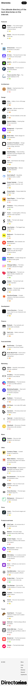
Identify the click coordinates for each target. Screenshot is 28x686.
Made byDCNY (22, 683)
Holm (22, 665)
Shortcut (23, 670)
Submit (24, 3)
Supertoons (24, 674)
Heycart (23, 672)
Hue (22, 667)
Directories (5, 3)
